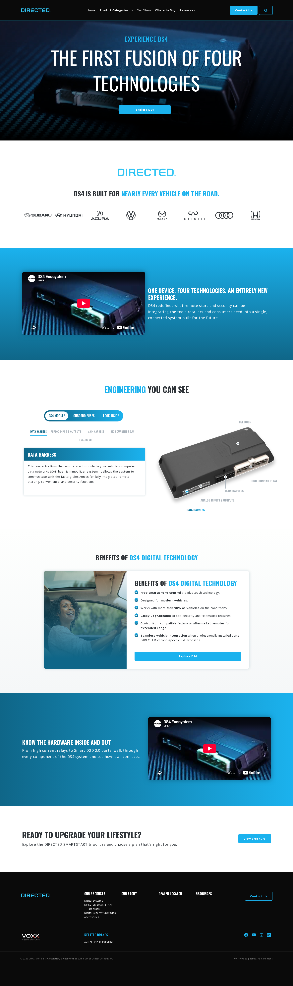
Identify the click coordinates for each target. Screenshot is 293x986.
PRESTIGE (107, 942)
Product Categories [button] (114, 10)
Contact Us (243, 10)
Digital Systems (93, 900)
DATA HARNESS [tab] (38, 431)
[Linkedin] (269, 935)
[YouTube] (254, 935)
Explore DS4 (145, 110)
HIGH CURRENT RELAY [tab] (122, 431)
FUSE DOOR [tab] (85, 439)
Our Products (94, 893)
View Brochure (255, 839)
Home (91, 10)
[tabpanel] (146, 461)
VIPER (97, 942)
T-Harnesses (92, 909)
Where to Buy (165, 10)
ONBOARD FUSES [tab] (84, 415)
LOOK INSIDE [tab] (111, 415)
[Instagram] (262, 935)
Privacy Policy (240, 958)
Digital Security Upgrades (100, 913)
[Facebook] (246, 935)
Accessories (91, 917)
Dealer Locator (170, 893)
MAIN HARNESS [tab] (96, 431)
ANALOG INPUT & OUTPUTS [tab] (66, 431)
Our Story (144, 10)
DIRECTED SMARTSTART (98, 904)
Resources (187, 10)
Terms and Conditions (261, 958)
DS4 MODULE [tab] (56, 415)
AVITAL (88, 942)
